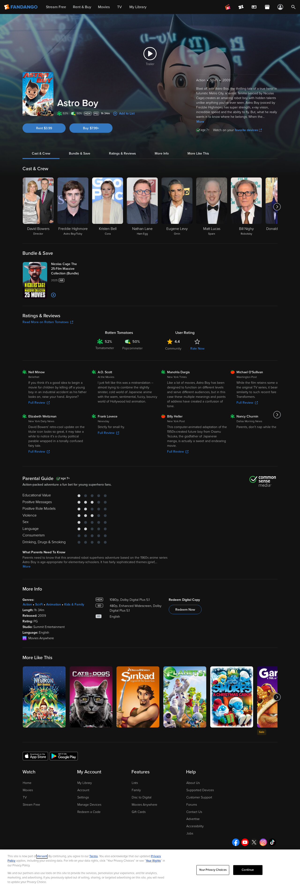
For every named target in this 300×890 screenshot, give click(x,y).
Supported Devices (200, 790)
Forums (191, 805)
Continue (248, 870)
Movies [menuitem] (104, 7)
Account (83, 790)
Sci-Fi (39, 604)
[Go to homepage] (21, 7)
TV (25, 797)
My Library (84, 783)
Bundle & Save (79, 153)
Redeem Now (185, 610)
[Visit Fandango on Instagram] (263, 842)
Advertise (193, 819)
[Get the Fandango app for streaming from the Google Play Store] (63, 756)
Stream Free (31, 805)
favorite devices (246, 130)
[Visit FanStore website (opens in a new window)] (267, 7)
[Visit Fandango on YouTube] (245, 842)
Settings (83, 797)
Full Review (36, 403)
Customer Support (199, 797)
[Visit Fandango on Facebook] (236, 842)
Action (27, 604)
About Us (193, 783)
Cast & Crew (41, 153)
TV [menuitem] (119, 7)
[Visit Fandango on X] (254, 842)
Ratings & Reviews (122, 153)
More (200, 122)
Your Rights (153, 861)
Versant (42, 856)
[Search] (293, 7)
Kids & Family (74, 604)
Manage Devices (89, 805)
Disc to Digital (141, 797)
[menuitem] (254, 7)
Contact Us (194, 812)
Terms (93, 856)
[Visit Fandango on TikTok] (272, 842)
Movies (28, 790)
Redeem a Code (89, 812)
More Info (162, 153)
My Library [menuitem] (137, 7)
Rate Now (197, 349)
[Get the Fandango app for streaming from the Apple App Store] (35, 756)
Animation (53, 604)
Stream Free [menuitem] (56, 7)
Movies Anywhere (144, 805)
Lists (135, 783)
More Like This (198, 153)
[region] (150, 869)
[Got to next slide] (277, 206)
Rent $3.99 (44, 128)
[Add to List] (53, 295)
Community (173, 349)
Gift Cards (139, 812)
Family (136, 790)
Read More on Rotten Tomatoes (45, 322)
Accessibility (195, 826)
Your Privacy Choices (213, 870)
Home (27, 783)
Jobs (189, 833)
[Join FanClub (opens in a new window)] (228, 7)
